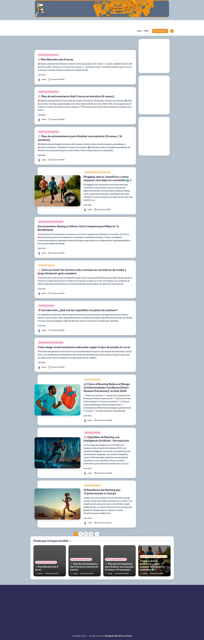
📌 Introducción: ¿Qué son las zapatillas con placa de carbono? (78, 310)
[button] (160, 31)
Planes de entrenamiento (48, 55)
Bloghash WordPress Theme (118, 636)
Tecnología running (46, 305)
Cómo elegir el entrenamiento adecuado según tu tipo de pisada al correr (84, 347)
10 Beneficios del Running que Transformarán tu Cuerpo (102, 491)
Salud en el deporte (46, 265)
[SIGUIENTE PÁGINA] (97, 534)
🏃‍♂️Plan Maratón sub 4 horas (55, 59)
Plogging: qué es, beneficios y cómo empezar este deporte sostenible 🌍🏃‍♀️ (152, 565)
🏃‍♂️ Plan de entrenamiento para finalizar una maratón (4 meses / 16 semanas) (119, 567)
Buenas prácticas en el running (51, 221)
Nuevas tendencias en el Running (97, 172)
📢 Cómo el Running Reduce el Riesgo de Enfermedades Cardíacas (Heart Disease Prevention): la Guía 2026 (107, 388)
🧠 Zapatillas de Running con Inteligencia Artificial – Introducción (106, 439)
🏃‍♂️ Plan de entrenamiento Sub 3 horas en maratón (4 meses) (76, 96)
